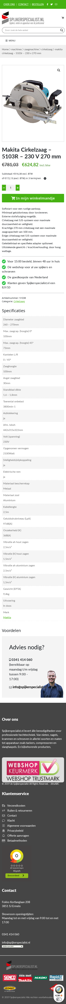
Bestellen (38, 4)
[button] (59, 70)
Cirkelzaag (46, 49)
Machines (16, 49)
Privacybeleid (15, 830)
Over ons (9, 4)
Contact (23, 4)
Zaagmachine (31, 49)
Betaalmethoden (17, 840)
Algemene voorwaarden (21, 825)
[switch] (59, 999)
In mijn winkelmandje (35, 198)
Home (5, 49)
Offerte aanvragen (18, 835)
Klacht (11, 820)
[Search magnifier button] (61, 30)
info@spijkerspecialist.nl (30, 687)
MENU (11, 40)
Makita (7, 617)
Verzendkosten (16, 805)
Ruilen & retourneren (19, 810)
